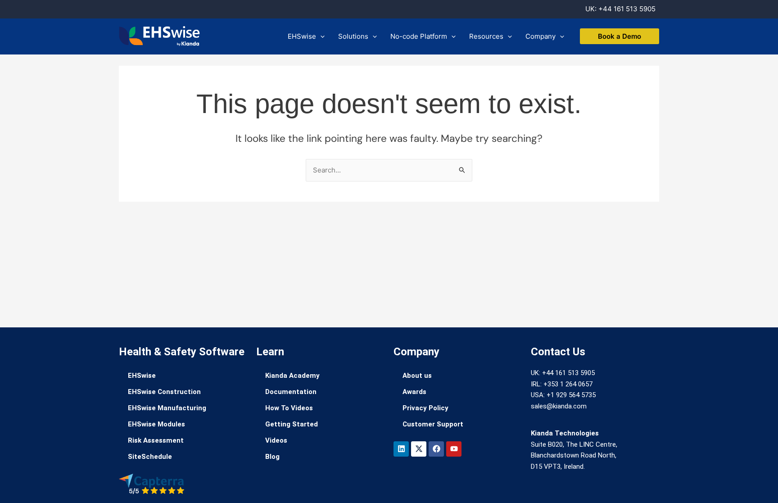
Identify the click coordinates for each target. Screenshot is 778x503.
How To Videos (289, 408)
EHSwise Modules (156, 424)
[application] (320, 36)
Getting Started (291, 424)
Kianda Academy (292, 376)
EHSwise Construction (164, 392)
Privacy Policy (425, 408)
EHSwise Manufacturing (167, 408)
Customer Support (433, 424)
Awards (414, 392)
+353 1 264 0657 (568, 384)
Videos (276, 440)
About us (417, 376)
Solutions (353, 36)
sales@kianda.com (559, 406)
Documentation (291, 392)
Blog (272, 457)
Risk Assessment (156, 440)
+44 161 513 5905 (627, 9)
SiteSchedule (150, 457)
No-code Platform (418, 36)
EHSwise (302, 36)
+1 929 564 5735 (571, 395)
